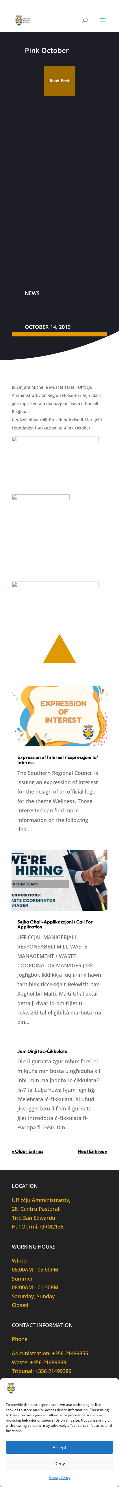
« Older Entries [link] (27, 1151)
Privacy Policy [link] (59, 1477)
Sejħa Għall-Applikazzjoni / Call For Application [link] (55, 924)
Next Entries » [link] (92, 1151)
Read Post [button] (60, 80)
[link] (23, 19)
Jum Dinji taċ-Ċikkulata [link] (42, 1051)
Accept (59, 1447)
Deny (59, 1463)
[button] (102, 24)
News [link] (32, 293)
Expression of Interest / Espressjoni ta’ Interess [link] (57, 759)
